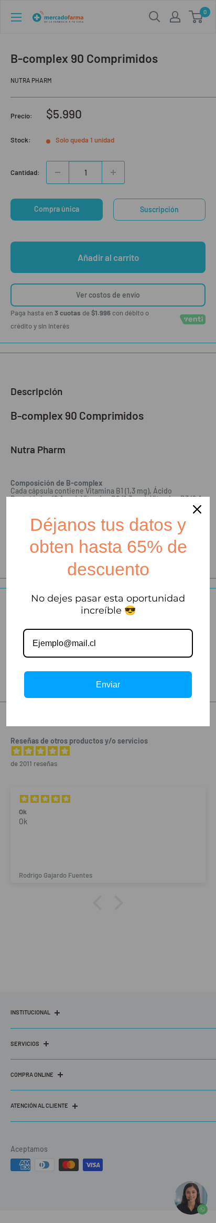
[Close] (197, 509)
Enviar (108, 684)
